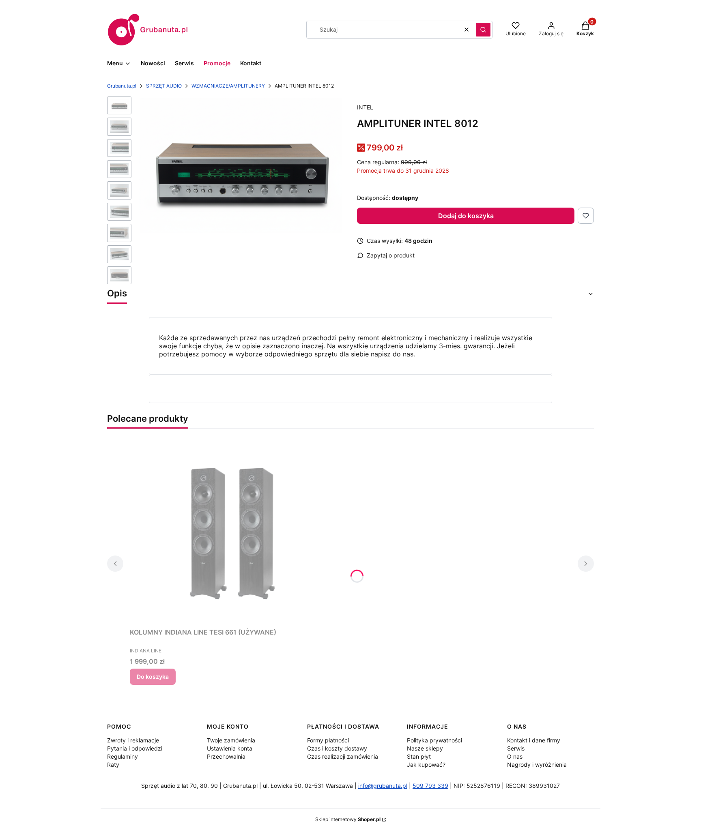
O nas (515, 756)
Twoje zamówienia (231, 740)
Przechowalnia (226, 756)
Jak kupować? (426, 764)
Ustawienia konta (229, 748)
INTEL (365, 107)
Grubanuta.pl (121, 86)
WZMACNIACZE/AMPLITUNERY (228, 86)
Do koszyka (153, 676)
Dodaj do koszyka (466, 216)
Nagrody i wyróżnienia (537, 764)
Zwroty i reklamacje (133, 740)
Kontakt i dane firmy (533, 740)
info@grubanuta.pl (382, 785)
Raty (113, 764)
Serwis (516, 748)
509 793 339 (430, 785)
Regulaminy (122, 756)
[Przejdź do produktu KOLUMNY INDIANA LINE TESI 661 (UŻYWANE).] (231, 533)
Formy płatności (328, 740)
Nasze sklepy (425, 748)
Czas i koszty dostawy (337, 748)
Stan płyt (419, 756)
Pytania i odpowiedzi (134, 748)
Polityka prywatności (434, 740)
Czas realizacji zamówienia (342, 756)
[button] (483, 29)
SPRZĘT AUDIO (164, 86)
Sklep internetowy (348, 819)
